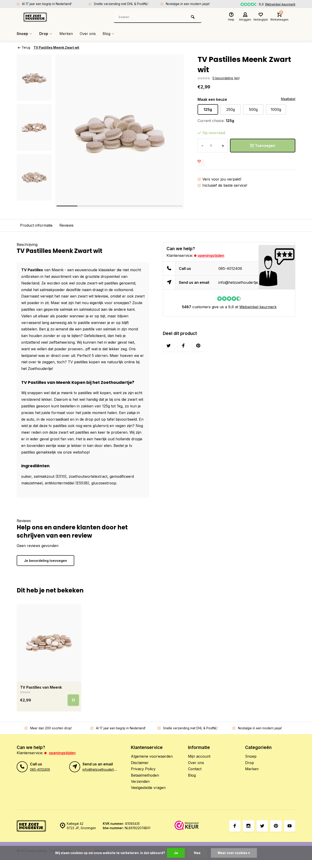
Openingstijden (211, 255)
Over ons (88, 33)
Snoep (22, 33)
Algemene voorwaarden (152, 756)
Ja (176, 853)
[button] (34, 196)
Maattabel (288, 99)
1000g (276, 109)
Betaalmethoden (145, 775)
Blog (106, 33)
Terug (26, 47)
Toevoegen (265, 145)
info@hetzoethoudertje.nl (240, 282)
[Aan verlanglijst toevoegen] (201, 162)
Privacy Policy (143, 769)
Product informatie (36, 225)
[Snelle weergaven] (73, 700)
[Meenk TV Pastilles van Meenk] (49, 642)
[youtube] (289, 826)
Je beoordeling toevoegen (45, 561)
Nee (197, 853)
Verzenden (140, 781)
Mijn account (199, 756)
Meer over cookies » (234, 853)
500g (253, 109)
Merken (66, 33)
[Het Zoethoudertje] (51, 17)
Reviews (66, 225)
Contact (194, 769)
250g (230, 109)
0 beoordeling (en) (226, 78)
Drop (43, 33)
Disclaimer (140, 762)
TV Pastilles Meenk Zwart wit (56, 47)
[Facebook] (235, 826)
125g (208, 109)
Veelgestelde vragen (148, 787)
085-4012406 (230, 268)
